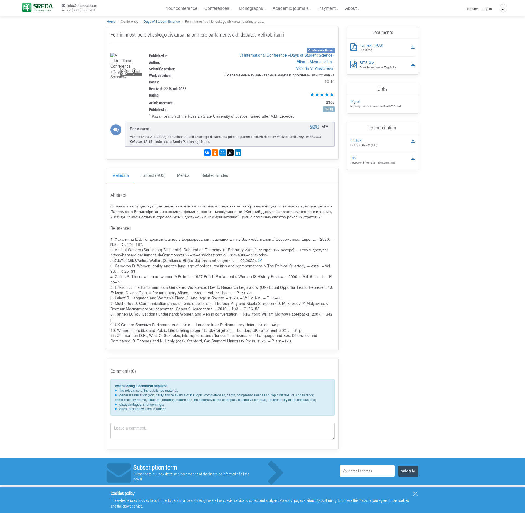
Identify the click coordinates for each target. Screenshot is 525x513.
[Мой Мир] (222, 152)
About (351, 8)
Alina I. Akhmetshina (314, 61)
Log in (487, 9)
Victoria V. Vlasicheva (314, 68)
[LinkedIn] (238, 152)
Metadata (120, 175)
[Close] (415, 493)
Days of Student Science (162, 21)
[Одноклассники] (215, 152)
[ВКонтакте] (207, 152)
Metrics (183, 175)
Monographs (251, 8)
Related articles (214, 175)
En (503, 8)
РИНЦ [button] (329, 109)
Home (111, 21)
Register (471, 9)
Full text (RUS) (153, 175)
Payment (327, 8)
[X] (230, 152)
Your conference (181, 8)
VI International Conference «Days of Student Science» (287, 55)
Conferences (216, 8)
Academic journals (291, 8)
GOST (314, 126)
